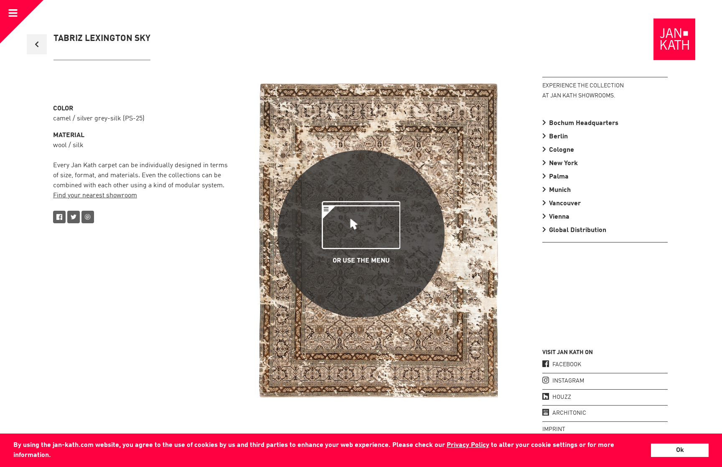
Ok (680, 450)
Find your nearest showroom (95, 195)
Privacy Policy (468, 445)
